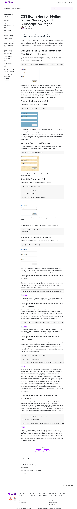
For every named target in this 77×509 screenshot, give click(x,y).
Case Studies (52, 500)
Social (20, 499)
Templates (23, 473)
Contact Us (61, 497)
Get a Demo (32, 495)
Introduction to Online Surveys (28, 465)
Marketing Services (33, 497)
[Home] (9, 4)
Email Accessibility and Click (8, 19)
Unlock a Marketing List (9, 31)
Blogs (50, 499)
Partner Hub (42, 497)
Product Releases (53, 502)
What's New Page (53, 495)
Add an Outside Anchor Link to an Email (8, 58)
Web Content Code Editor (27, 462)
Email (20, 495)
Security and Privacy (46, 508)
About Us (61, 495)
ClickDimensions (26, 508)
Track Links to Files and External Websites (9, 76)
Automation (22, 497)
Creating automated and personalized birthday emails (9, 37)
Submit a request (62, 2)
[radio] (38, 450)
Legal (40, 508)
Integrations (22, 500)
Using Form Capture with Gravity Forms (31, 470)
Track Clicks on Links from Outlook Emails (9, 70)
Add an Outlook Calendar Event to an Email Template (9, 51)
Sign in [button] (70, 2)
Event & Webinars (53, 497)
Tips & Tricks (18, 8)
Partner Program (43, 495)
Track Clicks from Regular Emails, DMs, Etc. (9, 65)
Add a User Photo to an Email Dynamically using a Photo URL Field (9, 44)
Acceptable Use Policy (56, 508)
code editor (27, 47)
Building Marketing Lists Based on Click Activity (9, 25)
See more (6, 80)
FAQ (13, 8)
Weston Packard (29, 27)
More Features (22, 502)
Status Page (52, 504)
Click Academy (24, 467)
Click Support (7, 8)
